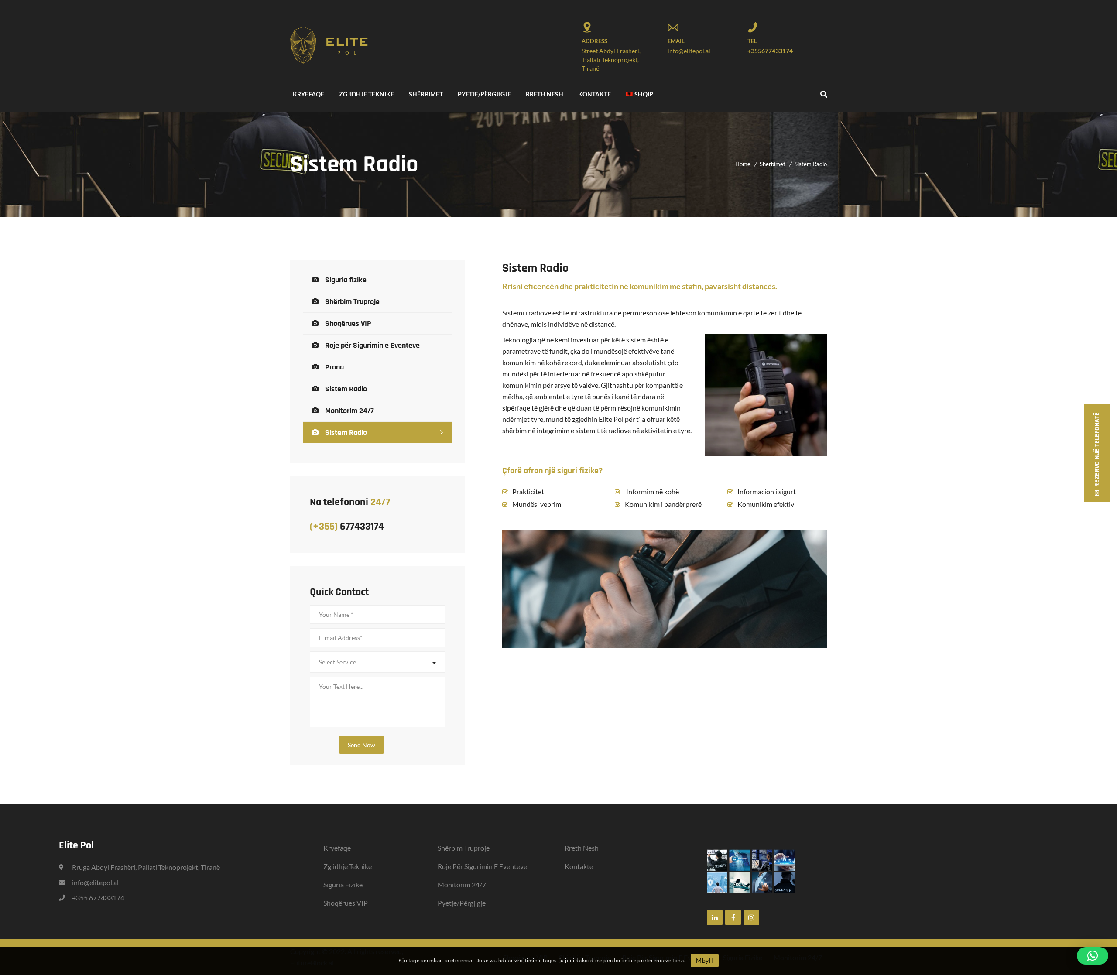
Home (742, 164)
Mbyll (704, 960)
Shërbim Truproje (352, 302)
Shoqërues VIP (348, 323)
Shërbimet (772, 164)
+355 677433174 (98, 897)
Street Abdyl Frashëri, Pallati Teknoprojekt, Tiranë (611, 59)
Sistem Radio (346, 389)
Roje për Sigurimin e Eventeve (372, 345)
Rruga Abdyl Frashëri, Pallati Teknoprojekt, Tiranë (146, 867)
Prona (334, 367)
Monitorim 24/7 (349, 411)
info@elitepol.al (689, 51)
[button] (1092, 956)
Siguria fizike (346, 280)
